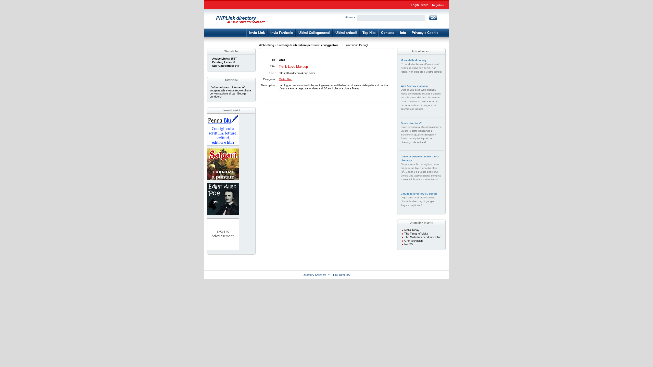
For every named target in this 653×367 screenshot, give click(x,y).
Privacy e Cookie (425, 33)
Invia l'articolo (281, 33)
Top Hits (368, 33)
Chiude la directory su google (419, 193)
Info (403, 33)
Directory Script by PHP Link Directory (326, 274)
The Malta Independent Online (422, 237)
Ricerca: (350, 17)
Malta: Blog (285, 79)
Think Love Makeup (293, 67)
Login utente (419, 5)
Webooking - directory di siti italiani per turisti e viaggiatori (298, 45)
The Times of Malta (416, 233)
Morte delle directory (413, 60)
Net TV (408, 244)
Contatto (387, 33)
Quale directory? (411, 123)
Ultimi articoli (346, 33)
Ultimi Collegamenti (314, 33)
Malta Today (411, 230)
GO (433, 18)
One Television (413, 240)
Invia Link (257, 33)
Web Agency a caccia (414, 86)
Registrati (438, 5)
